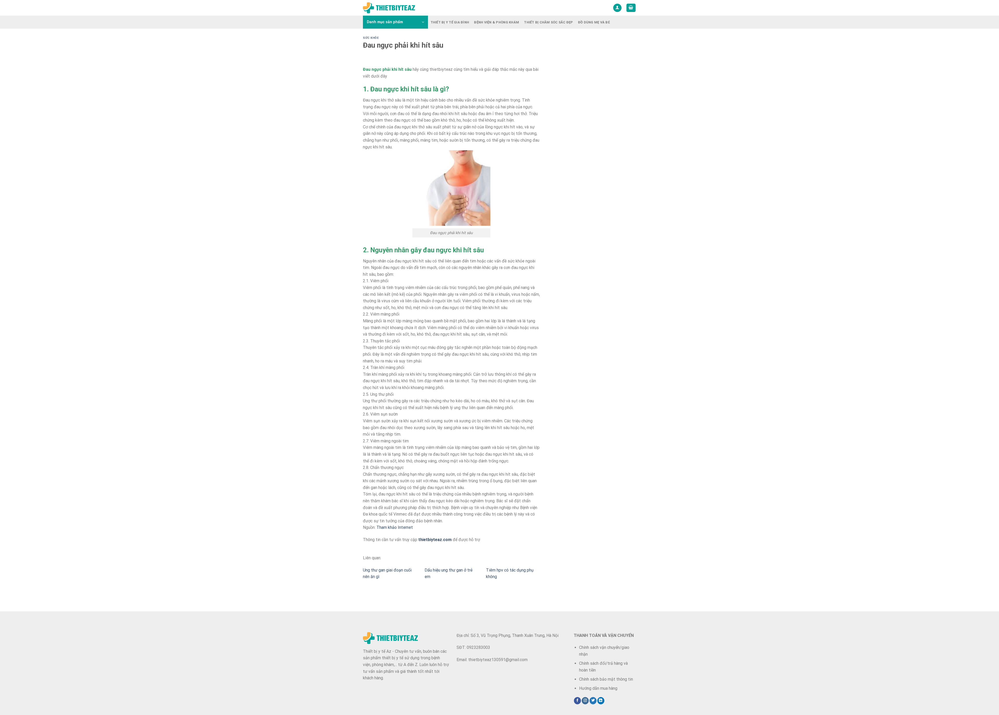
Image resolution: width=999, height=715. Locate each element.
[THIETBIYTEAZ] (389, 8)
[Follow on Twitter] (593, 700)
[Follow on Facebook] (577, 700)
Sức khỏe (371, 38)
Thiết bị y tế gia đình (450, 22)
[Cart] (631, 8)
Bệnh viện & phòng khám (496, 22)
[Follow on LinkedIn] (600, 700)
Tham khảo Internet (394, 527)
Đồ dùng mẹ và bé (594, 22)
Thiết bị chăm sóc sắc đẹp (548, 22)
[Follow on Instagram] (585, 700)
